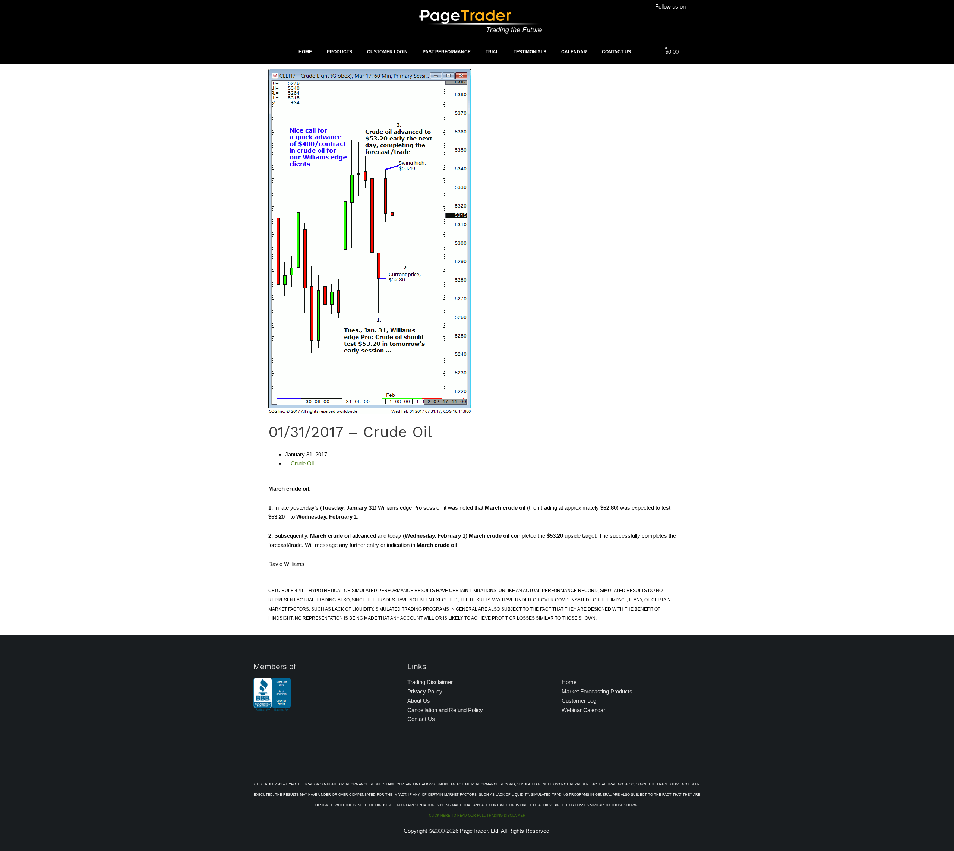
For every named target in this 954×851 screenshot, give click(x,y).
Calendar (574, 51)
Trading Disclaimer (430, 682)
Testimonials (530, 51)
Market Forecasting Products (597, 691)
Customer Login (387, 51)
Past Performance (447, 51)
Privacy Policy (424, 691)
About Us (418, 700)
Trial (492, 51)
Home (305, 51)
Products (339, 51)
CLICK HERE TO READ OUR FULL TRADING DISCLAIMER (477, 815)
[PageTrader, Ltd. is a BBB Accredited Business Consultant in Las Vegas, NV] (272, 707)
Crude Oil (302, 463)
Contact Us (616, 51)
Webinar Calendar (583, 710)
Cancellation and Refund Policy (445, 710)
